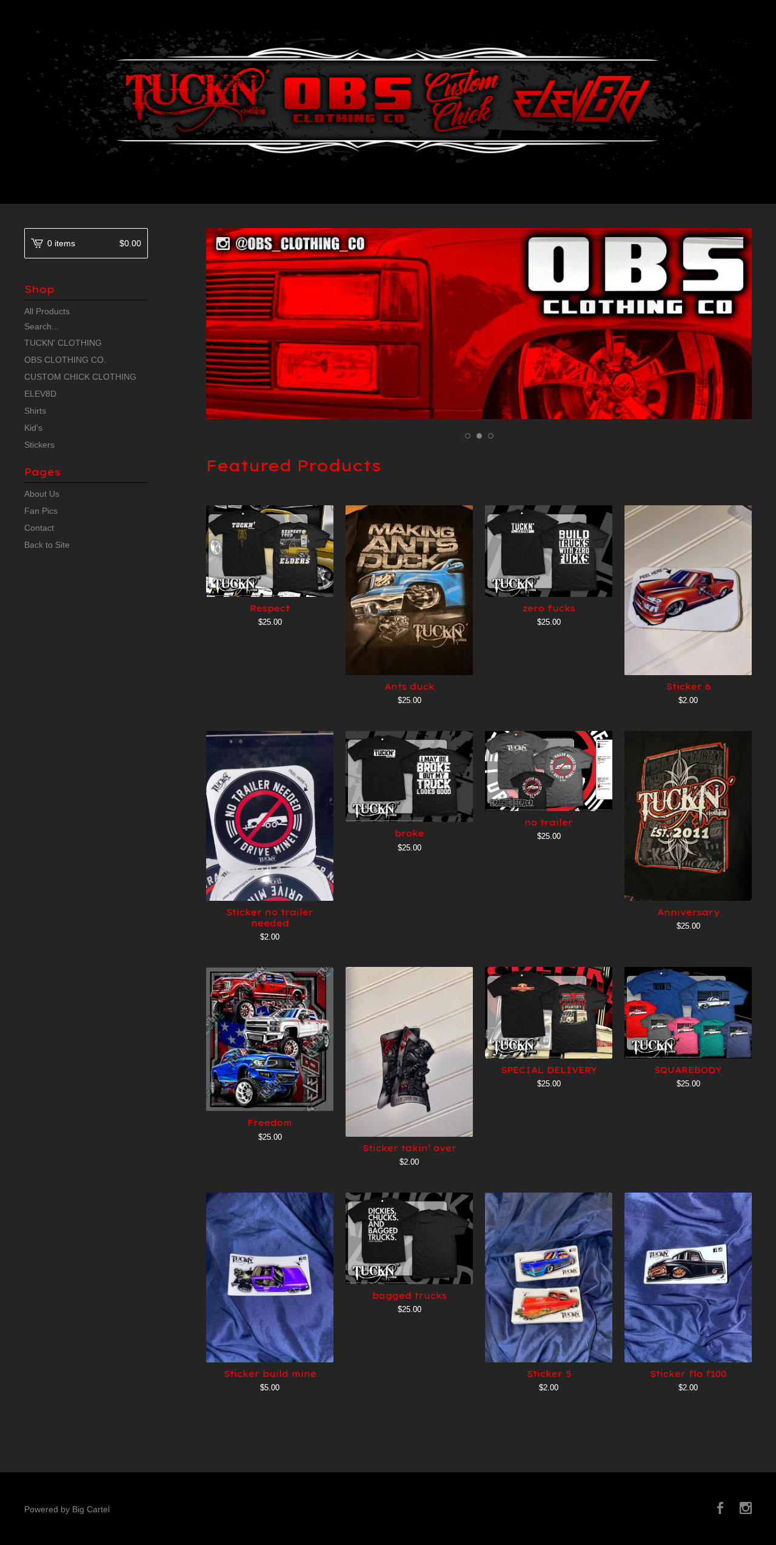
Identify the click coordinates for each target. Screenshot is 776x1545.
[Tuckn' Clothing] (388, 100)
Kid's (33, 428)
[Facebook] (720, 1509)
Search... (41, 326)
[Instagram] (746, 1509)
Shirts (35, 411)
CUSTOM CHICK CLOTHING (80, 377)
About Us (41, 494)
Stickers (39, 444)
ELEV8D (40, 394)
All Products (47, 311)
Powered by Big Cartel (67, 1509)
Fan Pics (41, 511)
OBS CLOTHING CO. (65, 360)
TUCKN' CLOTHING (63, 343)
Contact (39, 528)
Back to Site (47, 545)
